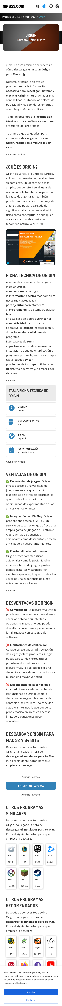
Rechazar (31, 1000)
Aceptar (31, 992)
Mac (19, 16)
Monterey (30, 16)
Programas (8, 16)
